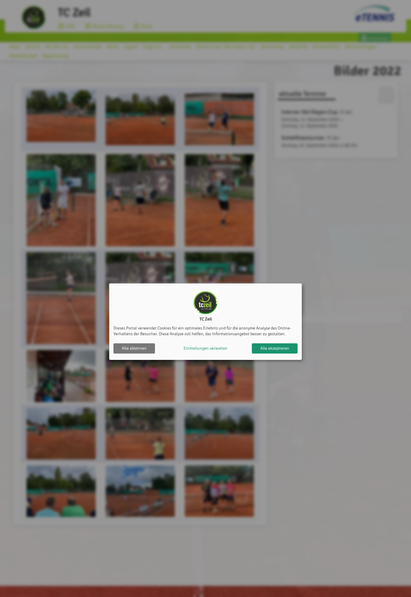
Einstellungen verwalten (205, 348)
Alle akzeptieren (274, 348)
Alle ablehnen (134, 348)
